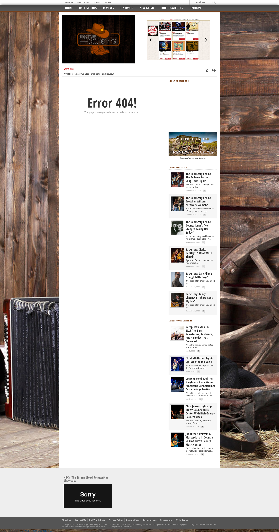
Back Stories (88, 8)
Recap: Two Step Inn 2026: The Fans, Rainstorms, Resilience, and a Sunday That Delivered (199, 334)
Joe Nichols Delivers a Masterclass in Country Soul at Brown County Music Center (199, 439)
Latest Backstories (178, 167)
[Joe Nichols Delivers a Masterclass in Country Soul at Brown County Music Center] (177, 439)
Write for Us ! (182, 520)
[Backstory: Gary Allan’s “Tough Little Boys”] (177, 279)
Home (69, 8)
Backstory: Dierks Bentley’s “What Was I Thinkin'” (199, 253)
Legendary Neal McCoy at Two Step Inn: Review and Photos (94, 74)
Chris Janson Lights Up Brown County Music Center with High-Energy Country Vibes (200, 411)
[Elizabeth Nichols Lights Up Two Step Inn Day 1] (177, 363)
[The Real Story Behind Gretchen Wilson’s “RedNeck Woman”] (177, 203)
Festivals (126, 8)
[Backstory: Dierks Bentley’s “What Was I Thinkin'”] (177, 255)
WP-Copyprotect (42, 530)
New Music (147, 8)
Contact (97, 2)
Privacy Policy (116, 520)
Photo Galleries (172, 8)
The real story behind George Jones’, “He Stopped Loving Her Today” (198, 227)
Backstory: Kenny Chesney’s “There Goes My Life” (199, 297)
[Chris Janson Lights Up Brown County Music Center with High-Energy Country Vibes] (177, 412)
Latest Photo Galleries (180, 320)
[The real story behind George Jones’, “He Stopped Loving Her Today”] (177, 227)
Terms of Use (83, 2)
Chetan (26, 530)
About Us (68, 2)
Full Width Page (97, 520)
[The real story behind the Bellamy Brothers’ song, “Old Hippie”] (177, 179)
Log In (108, 2)
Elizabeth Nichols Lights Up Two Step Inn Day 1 (199, 359)
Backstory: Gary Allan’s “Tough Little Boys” (199, 275)
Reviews (108, 8)
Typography (166, 520)
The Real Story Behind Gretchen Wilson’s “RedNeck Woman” (198, 201)
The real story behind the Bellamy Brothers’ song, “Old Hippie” (198, 177)
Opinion (195, 8)
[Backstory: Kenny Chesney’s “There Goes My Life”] (177, 299)
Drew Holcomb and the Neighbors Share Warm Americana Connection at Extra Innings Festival (200, 384)
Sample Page (133, 520)
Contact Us (80, 520)
